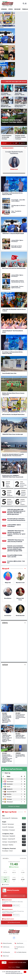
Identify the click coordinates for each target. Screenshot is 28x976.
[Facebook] (14, 938)
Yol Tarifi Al (17, 905)
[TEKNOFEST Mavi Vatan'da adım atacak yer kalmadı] (20, 728)
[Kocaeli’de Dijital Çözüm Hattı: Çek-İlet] (20, 748)
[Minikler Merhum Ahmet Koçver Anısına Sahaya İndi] (14, 383)
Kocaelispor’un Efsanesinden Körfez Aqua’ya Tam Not (12, 352)
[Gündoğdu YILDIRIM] (14, 162)
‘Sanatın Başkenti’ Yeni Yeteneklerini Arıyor (12, 331)
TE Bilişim (18, 967)
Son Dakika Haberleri (21, 952)
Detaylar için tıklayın (14, 806)
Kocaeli (4, 713)
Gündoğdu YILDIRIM (14, 169)
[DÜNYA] (25, 623)
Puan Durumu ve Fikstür (19, 947)
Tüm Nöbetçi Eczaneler (14, 922)
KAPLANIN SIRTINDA (14, 152)
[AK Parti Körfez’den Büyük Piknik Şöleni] (14, 405)
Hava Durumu (20, 943)
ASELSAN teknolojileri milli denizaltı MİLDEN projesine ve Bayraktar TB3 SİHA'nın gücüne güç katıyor (6, 718)
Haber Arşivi (6, 955)
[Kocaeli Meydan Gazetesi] (7, 3)
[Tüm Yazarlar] (25, 148)
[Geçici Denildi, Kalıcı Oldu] (14, 363)
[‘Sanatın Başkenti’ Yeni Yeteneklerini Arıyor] (14, 321)
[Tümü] (25, 568)
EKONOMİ (17, 9)
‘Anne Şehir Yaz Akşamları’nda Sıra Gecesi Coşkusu (14, 310)
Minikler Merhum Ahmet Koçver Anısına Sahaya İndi (13, 394)
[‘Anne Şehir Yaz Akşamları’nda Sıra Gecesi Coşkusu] (14, 299)
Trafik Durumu (6, 947)
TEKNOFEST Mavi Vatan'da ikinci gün (12, 434)
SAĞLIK (5, 665)
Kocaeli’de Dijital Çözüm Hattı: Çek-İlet (20, 756)
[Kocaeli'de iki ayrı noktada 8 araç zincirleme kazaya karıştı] (20, 708)
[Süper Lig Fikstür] (25, 812)
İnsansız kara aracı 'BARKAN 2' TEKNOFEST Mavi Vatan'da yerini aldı (12, 476)
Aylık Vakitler (6, 884)
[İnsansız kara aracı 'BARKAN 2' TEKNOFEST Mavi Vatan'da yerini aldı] (14, 466)
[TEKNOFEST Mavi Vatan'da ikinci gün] (14, 424)
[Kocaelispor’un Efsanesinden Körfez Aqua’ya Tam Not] (14, 342)
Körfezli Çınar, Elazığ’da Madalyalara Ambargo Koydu (10, 494)
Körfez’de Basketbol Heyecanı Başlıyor (10, 503)
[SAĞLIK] (25, 665)
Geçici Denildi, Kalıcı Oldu (9, 373)
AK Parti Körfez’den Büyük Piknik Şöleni (13, 414)
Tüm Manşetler (6, 952)
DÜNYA (10, 9)
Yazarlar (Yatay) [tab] (7, 148)
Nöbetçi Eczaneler (7, 943)
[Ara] (23, 3)
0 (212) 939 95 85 (7, 905)
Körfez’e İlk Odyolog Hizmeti (22, 503)
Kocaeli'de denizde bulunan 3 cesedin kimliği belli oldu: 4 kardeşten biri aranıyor (13, 455)
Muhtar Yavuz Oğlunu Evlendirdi (8, 485)
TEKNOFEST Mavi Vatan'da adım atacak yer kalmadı (21, 736)
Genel (21, 481)
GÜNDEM (4, 9)
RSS (5, 962)
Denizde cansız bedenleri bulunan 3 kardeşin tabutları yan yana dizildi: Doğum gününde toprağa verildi (7, 758)
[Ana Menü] (25, 3)
